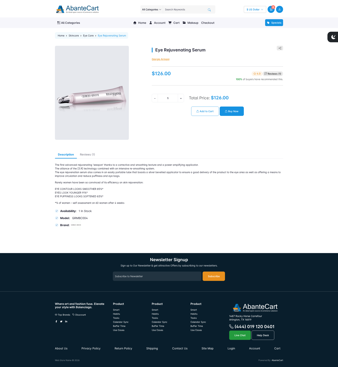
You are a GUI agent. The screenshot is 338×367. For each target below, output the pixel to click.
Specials (276, 22)
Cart (176, 22)
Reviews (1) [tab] (87, 154)
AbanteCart (277, 360)
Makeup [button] (192, 22)
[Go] (209, 9)
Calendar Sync (121, 322)
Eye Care (88, 35)
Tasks (116, 318)
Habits (116, 314)
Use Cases (118, 330)
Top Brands (63, 314)
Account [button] (159, 22)
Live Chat (240, 335)
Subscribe (214, 276)
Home (141, 22)
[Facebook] (56, 321)
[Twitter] (61, 321)
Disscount (80, 314)
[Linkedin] (66, 321)
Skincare (74, 35)
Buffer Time (119, 326)
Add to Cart (206, 111)
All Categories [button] (70, 22)
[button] (271, 9)
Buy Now (233, 111)
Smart (116, 310)
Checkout (207, 22)
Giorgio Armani (160, 59)
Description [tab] (66, 154)
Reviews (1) (274, 73)
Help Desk (263, 335)
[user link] (279, 9)
